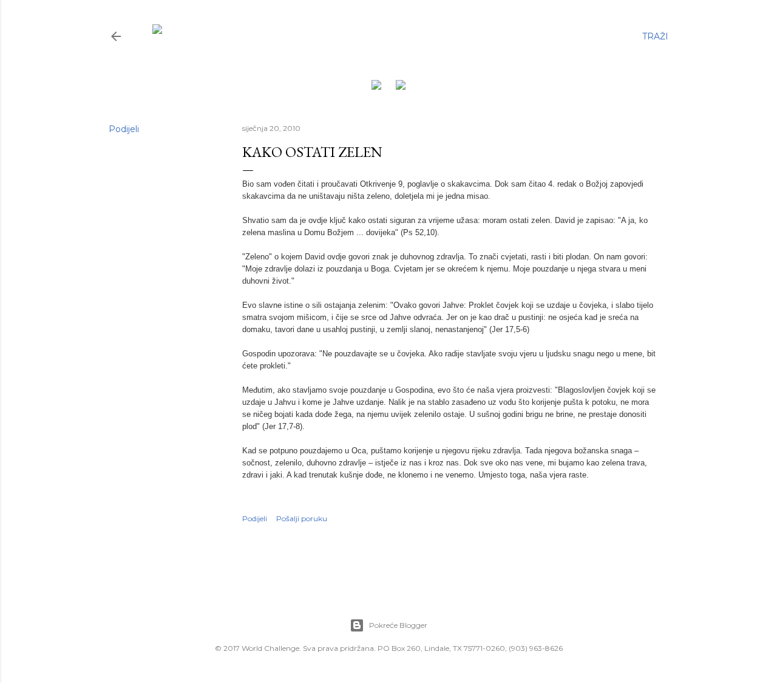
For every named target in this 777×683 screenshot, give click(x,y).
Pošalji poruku (301, 518)
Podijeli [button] (124, 129)
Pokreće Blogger (398, 625)
